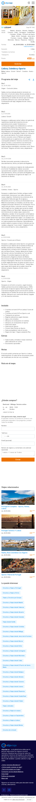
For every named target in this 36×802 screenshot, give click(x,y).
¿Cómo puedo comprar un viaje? (11, 767)
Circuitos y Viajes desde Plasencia (14, 691)
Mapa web (4, 778)
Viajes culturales (8, 706)
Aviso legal (4, 774)
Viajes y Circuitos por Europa (12, 598)
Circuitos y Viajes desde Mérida (13, 725)
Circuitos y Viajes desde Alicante (13, 612)
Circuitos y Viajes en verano (12, 711)
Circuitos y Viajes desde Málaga (13, 631)
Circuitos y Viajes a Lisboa (11, 720)
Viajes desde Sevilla (9, 622)
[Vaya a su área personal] (28, 3)
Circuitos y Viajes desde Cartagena (14, 651)
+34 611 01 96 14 (8, 412)
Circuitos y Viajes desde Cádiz (12, 660)
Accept (29, 799)
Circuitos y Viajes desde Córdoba (13, 627)
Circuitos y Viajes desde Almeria (13, 677)
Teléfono (4, 433)
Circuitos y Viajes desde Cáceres (13, 682)
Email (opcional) (6, 440)
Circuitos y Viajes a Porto (11, 593)
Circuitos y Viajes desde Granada (13, 617)
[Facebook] (4, 790)
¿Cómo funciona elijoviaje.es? (10, 765)
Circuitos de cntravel (9, 730)
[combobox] (4, 436)
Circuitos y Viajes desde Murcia (13, 641)
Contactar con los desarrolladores (12, 772)
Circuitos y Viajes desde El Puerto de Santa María (16, 666)
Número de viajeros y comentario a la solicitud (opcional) (16, 449)
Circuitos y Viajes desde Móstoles (14, 656)
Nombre (4, 426)
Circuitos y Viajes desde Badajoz (13, 672)
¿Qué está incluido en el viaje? (10, 769)
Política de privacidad (8, 776)
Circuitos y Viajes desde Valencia (13, 607)
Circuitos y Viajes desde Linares (13, 686)
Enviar (18, 459)
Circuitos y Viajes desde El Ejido (13, 701)
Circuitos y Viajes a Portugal (12, 588)
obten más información (18, 799)
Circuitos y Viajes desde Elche (12, 646)
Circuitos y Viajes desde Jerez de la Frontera (17, 636)
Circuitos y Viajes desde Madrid (13, 602)
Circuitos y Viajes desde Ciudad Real (14, 696)
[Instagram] (9, 790)
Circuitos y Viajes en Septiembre (13, 715)
